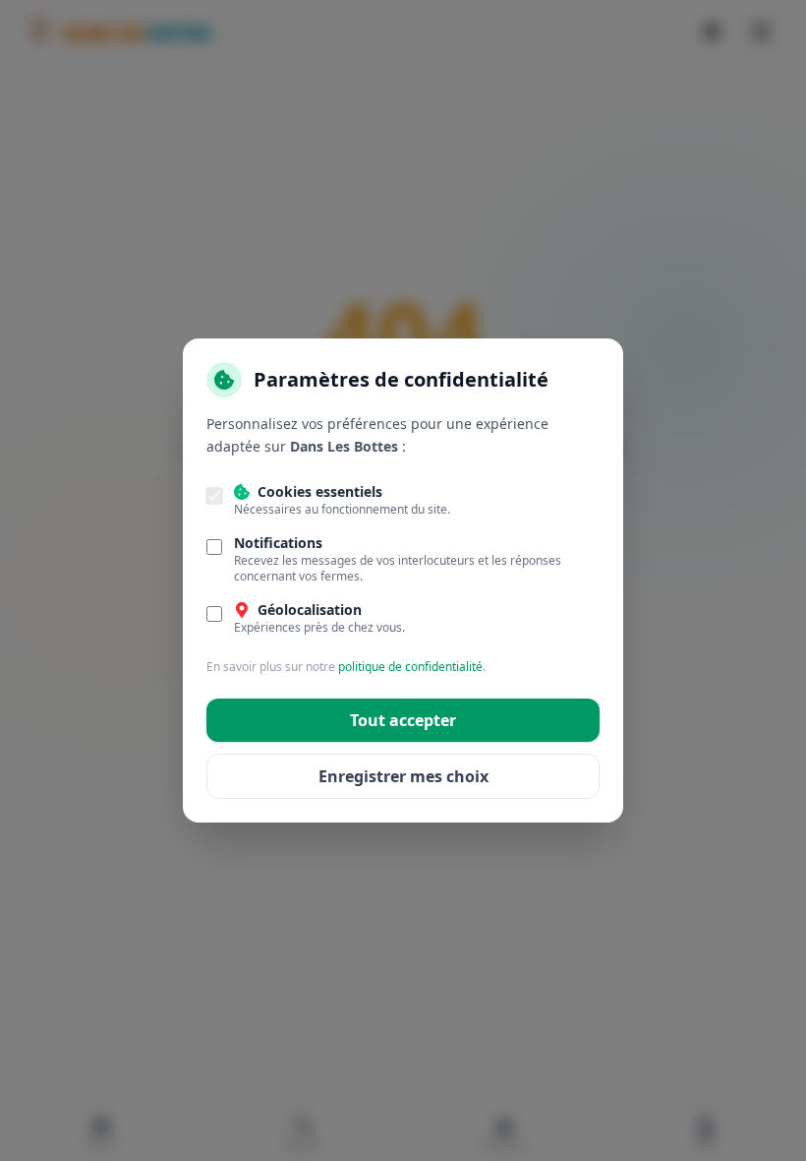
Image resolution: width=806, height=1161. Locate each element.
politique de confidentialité (410, 666)
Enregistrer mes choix (403, 776)
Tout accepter (403, 720)
